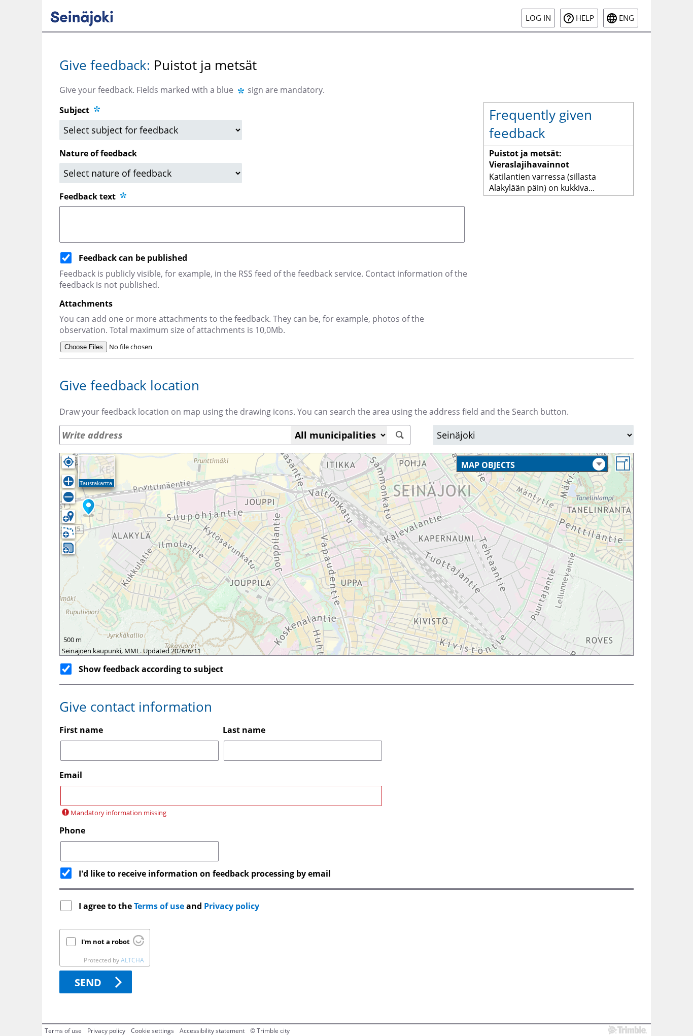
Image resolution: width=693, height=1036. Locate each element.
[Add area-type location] (68, 547)
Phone (72, 830)
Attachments (86, 303)
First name (81, 730)
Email (70, 775)
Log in (538, 18)
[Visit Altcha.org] (138, 943)
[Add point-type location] (68, 516)
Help (585, 18)
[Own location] (68, 462)
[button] (88, 507)
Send (88, 982)
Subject (74, 110)
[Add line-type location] (68, 532)
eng (626, 18)
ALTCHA (132, 960)
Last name (244, 730)
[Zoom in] (68, 481)
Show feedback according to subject (151, 669)
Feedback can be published (133, 257)
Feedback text (88, 196)
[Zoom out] (68, 497)
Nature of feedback (98, 153)
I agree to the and (169, 906)
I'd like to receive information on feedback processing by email (205, 873)
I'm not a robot (105, 941)
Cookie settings (152, 1030)
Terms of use (159, 906)
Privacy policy (231, 906)
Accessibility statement (212, 1030)
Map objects (488, 465)
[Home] (81, 15)
